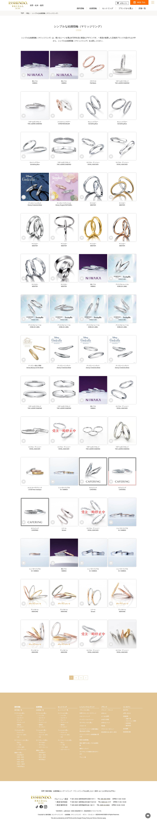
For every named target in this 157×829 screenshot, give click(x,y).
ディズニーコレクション (87, 719)
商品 (27, 13)
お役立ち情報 (105, 719)
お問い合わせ (127, 713)
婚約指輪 (80, 8)
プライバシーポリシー (107, 729)
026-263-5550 (105, 799)
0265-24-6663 (105, 805)
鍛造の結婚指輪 (84, 740)
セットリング (107, 8)
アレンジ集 (83, 757)
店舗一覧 (142, 8)
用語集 (103, 726)
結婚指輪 (93, 8)
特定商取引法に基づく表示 (109, 732)
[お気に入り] (147, 817)
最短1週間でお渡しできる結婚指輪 (89, 744)
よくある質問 (105, 716)
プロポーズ (83, 726)
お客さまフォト (105, 722)
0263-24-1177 (106, 802)
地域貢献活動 (127, 732)
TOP (22, 13)
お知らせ (103, 713)
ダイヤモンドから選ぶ (86, 722)
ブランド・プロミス (107, 710)
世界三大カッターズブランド (88, 713)
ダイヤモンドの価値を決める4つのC (89, 753)
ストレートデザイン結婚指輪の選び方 (89, 735)
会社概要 (125, 728)
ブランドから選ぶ (126, 8)
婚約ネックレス (84, 748)
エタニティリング (85, 716)
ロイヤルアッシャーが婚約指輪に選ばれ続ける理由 (89, 730)
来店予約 (125, 710)
